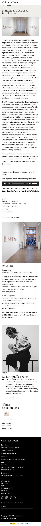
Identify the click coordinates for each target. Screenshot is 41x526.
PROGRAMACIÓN (7, 488)
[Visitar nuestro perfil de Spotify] (15, 498)
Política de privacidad (8, 518)
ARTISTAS (4, 483)
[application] (20, 184)
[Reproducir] (5, 184)
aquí (22, 188)
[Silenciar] (30, 184)
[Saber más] (20, 348)
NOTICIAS (4, 491)
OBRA (3, 486)
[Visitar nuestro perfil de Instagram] (2, 498)
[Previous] (34, 253)
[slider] (35, 183)
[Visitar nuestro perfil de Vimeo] (10, 498)
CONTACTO (5, 493)
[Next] (38, 253)
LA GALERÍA (5, 481)
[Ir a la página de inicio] (10, 2)
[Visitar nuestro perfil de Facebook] (6, 498)
